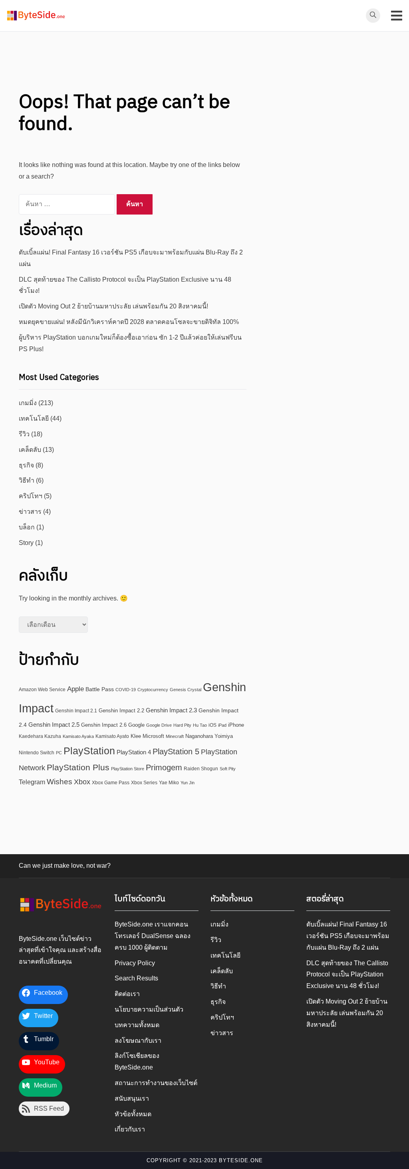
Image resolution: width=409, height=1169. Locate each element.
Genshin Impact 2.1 (76, 711)
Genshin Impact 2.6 (104, 725)
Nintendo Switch (36, 752)
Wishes (59, 781)
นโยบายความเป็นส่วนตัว (149, 1009)
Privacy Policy (135, 963)
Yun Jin (188, 782)
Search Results (136, 978)
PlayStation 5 (176, 751)
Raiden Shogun (201, 768)
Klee (136, 736)
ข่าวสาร (30, 511)
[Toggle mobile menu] (396, 15)
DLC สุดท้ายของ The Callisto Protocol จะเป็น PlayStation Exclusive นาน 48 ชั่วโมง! (347, 975)
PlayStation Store (127, 768)
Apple (75, 689)
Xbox (82, 781)
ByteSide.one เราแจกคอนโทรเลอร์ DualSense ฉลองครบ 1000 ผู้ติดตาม (153, 936)
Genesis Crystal (185, 689)
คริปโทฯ (30, 496)
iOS (212, 725)
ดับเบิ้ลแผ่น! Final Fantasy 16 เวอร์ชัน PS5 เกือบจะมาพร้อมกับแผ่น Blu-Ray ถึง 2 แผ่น (347, 936)
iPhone (236, 725)
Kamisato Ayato (112, 736)
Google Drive (159, 725)
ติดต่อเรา (127, 993)
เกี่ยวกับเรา (130, 1129)
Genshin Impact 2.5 (53, 724)
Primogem (164, 767)
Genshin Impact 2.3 (171, 710)
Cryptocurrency (152, 689)
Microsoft (153, 736)
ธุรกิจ (26, 465)
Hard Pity (182, 725)
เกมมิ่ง (28, 403)
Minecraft (175, 736)
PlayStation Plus (78, 767)
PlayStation (89, 750)
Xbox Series (144, 782)
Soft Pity (228, 768)
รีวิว (24, 434)
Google (136, 725)
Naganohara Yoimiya (209, 736)
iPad (222, 725)
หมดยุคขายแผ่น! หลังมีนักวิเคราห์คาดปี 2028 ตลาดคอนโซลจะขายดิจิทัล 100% (129, 321)
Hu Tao (200, 725)
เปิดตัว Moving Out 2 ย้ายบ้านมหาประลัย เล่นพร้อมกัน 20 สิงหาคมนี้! (113, 306)
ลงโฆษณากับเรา (138, 1040)
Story (26, 542)
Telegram (32, 782)
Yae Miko (169, 782)
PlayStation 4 (134, 752)
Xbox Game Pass (110, 782)
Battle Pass (99, 689)
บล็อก (27, 527)
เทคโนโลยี (34, 418)
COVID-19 (125, 689)
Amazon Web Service (42, 689)
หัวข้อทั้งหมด (133, 1114)
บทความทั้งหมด (137, 1025)
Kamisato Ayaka (78, 736)
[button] (36, 15)
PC (59, 752)
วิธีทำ (26, 480)
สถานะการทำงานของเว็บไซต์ (156, 1083)
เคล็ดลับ (30, 449)
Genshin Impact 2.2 (121, 711)
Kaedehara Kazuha (40, 736)
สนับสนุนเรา (132, 1098)
